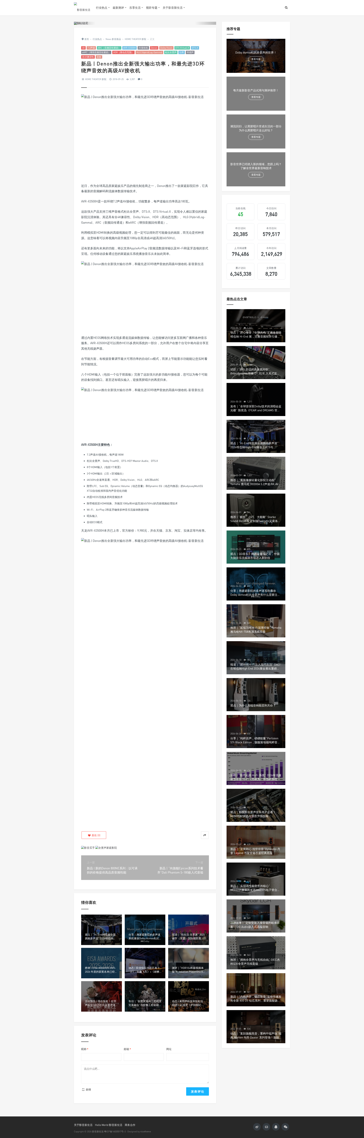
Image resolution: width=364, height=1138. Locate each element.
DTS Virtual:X (182, 47)
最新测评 (118, 7)
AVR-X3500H (129, 47)
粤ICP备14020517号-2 (115, 1131)
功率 (181, 52)
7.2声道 (91, 47)
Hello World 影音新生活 (108, 1124)
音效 (99, 56)
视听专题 (151, 7)
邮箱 (127, 1049)
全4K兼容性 (88, 56)
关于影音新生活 (173, 7)
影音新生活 (98, 1131)
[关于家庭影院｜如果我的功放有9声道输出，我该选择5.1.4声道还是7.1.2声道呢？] (106, 847)
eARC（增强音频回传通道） (96, 52)
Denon (154, 47)
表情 (88, 1089)
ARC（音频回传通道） (109, 47)
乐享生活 (135, 7)
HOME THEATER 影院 (95, 79)
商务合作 (130, 1124)
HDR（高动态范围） (123, 52)
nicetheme (145, 1131)
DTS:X (195, 47)
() (95, 835)
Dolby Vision (166, 47)
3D (83, 47)
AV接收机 (143, 47)
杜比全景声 (171, 52)
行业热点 (101, 7)
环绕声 (190, 52)
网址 (169, 1049)
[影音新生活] (82, 7)
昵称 (84, 1049)
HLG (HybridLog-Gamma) (149, 52)
